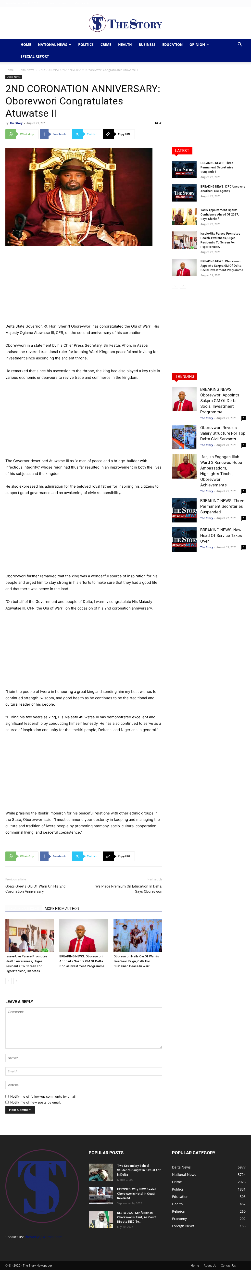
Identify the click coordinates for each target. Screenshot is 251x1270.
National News (52, 44)
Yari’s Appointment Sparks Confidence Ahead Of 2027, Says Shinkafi (220, 214)
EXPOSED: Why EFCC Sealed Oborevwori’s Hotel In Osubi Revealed (136, 1194)
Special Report (35, 56)
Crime (105, 44)
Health (125, 44)
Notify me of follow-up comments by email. (43, 1096)
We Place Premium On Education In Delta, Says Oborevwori (128, 889)
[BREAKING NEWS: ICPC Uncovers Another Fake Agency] (184, 193)
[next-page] (16, 981)
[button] (240, 45)
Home (50, 3)
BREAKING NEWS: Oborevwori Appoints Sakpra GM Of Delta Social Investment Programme (81, 961)
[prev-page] (8, 981)
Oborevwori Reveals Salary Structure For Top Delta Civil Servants (222, 433)
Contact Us (82, 3)
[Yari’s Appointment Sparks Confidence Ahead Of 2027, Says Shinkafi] (184, 216)
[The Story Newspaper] (125, 23)
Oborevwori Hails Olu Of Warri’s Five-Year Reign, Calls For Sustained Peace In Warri (136, 961)
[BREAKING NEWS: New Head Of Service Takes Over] (184, 539)
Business (147, 44)
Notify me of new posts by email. (35, 1102)
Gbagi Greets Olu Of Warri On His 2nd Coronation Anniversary (35, 889)
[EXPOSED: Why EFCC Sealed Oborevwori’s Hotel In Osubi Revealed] (101, 1195)
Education (172, 44)
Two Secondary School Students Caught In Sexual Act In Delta (139, 1170)
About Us (65, 3)
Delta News (26, 70)
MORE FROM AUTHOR (62, 909)
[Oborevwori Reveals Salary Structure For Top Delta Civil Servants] (184, 437)
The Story (16, 123)
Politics (86, 44)
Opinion (197, 44)
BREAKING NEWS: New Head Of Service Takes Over (221, 535)
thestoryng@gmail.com (44, 1236)
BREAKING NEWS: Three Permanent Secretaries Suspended (217, 167)
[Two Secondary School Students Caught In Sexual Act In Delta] (101, 1172)
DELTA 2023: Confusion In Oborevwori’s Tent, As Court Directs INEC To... (136, 1217)
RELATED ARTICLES (23, 909)
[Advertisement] (83, 287)
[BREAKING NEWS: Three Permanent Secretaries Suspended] (184, 169)
